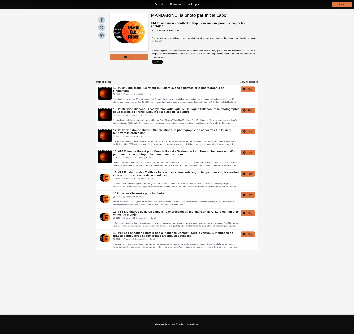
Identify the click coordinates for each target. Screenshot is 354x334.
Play (131, 57)
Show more (160, 57)
